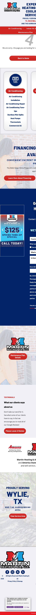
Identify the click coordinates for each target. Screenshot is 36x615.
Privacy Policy (12, 581)
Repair (22, 104)
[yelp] (23, 572)
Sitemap (19, 581)
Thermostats (15, 122)
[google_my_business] (18, 572)
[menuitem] (16, 28)
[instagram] (12, 572)
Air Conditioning (12, 104)
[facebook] (7, 572)
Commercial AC (15, 126)
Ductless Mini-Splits (16, 115)
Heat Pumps (15, 118)
